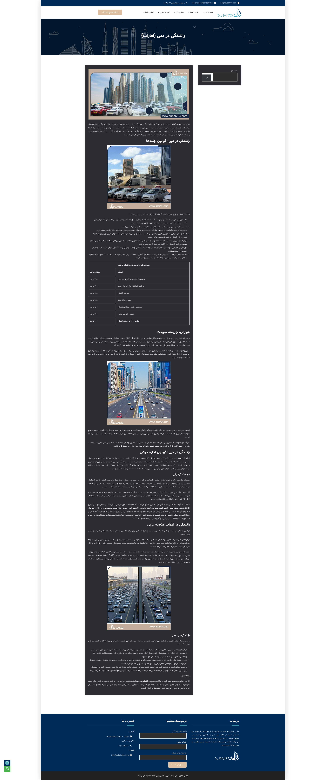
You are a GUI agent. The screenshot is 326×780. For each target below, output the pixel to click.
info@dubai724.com (228, 3)
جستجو (234, 70)
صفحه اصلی (208, 12)
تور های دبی (164, 12)
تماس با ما (149, 12)
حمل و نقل (180, 12)
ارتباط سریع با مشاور (110, 12)
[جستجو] (206, 77)
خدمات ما (194, 12)
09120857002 (123, 746)
